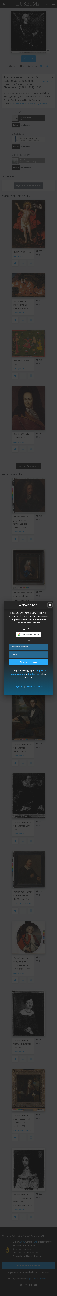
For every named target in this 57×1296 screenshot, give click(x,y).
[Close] (50, 605)
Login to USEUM (29, 662)
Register (18, 686)
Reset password (35, 686)
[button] (28, 634)
